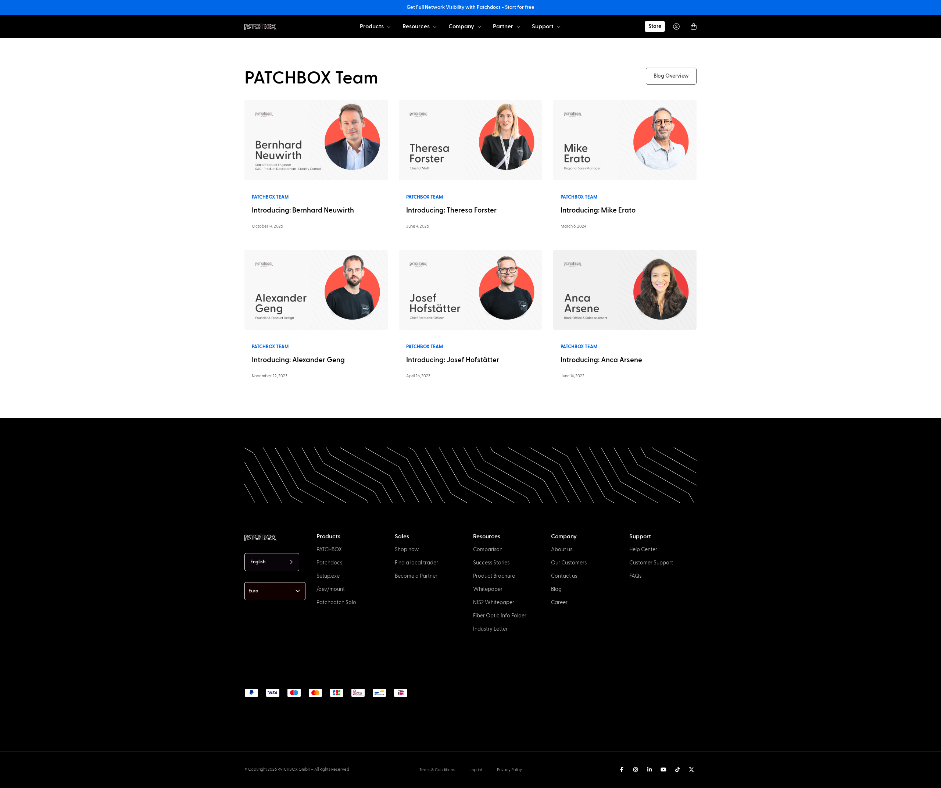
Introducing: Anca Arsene (601, 360)
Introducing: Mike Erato (598, 210)
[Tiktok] (677, 769)
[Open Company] (479, 26)
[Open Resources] (434, 26)
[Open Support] (558, 26)
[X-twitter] (691, 769)
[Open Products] (388, 26)
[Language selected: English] (502, 781)
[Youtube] (663, 769)
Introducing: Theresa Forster (451, 210)
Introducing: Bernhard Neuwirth (303, 210)
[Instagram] (635, 769)
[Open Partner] (518, 26)
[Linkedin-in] (649, 769)
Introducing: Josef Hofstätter (452, 360)
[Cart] (694, 26)
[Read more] (316, 140)
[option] (83, 781)
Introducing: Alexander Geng (298, 360)
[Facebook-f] (621, 769)
